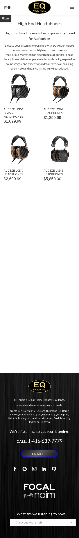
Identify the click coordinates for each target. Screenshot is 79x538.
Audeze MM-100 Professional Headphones (55, 289)
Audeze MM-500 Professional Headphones (15, 351)
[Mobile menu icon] (71, 7)
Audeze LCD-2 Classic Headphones (14, 113)
